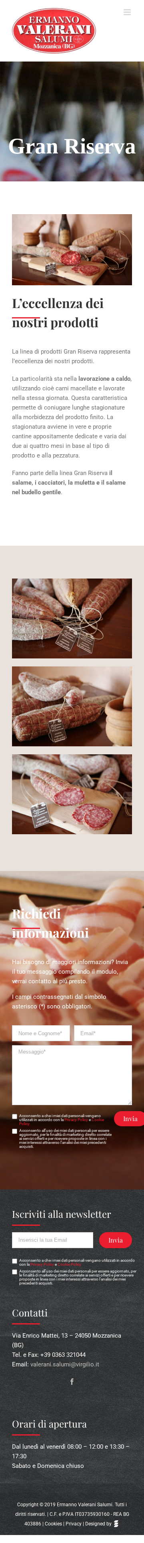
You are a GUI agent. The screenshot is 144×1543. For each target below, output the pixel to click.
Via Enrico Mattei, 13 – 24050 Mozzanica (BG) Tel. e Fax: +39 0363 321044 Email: (66, 1350)
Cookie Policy (69, 1264)
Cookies (53, 1524)
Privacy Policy (76, 1119)
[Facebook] (72, 1381)
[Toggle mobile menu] (128, 12)
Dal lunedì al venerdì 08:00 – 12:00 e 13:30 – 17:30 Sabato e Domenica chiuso (71, 1456)
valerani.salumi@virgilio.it (64, 1364)
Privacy (74, 1524)
